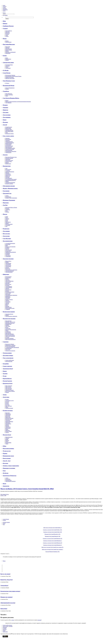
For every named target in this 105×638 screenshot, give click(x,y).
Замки (6, 95)
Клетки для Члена (9, 94)
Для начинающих (9, 272)
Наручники (7, 46)
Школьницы (7, 428)
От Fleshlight (8, 331)
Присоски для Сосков (9, 78)
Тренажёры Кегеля (9, 130)
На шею (7, 399)
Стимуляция (7, 68)
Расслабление (8, 196)
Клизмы (7, 88)
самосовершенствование (10, 481)
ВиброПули (7, 296)
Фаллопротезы (8, 348)
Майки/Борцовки (9, 437)
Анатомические (8, 287)
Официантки (8, 413)
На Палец (7, 285)
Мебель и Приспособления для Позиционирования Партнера (18, 101)
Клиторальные (8, 276)
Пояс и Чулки (8, 386)
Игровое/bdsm (8, 442)
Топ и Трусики (8, 389)
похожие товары (6, 522)
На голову (7, 404)
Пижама (7, 392)
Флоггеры (7, 31)
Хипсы (6, 441)
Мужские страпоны (9, 338)
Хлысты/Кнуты (8, 30)
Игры (6, 210)
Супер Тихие (8, 293)
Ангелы (7, 432)
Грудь (6, 132)
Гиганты (7, 248)
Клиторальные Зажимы (10, 75)
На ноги (7, 402)
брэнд (4, 523)
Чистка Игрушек (8, 361)
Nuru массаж (8, 222)
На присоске (8, 251)
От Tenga (7, 337)
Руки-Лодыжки (8, 48)
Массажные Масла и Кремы (11, 207)
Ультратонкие (8, 174)
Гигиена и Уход (8, 129)
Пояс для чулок (8, 406)
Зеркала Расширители (9, 87)
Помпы (6, 330)
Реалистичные (8, 289)
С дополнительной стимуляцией (12, 347)
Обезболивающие (9, 141)
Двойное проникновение (10, 252)
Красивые (7, 283)
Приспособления (8, 224)
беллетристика (8, 480)
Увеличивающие (8, 150)
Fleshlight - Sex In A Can (10, 322)
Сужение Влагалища (9, 149)
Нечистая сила (8, 419)
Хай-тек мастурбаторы (10, 336)
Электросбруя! (4, 585)
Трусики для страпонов (10, 350)
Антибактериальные (9, 142)
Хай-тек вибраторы (9, 281)
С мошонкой (8, 256)
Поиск (4, 12)
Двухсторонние (8, 249)
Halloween (7, 430)
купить (4, 520)
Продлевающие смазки (10, 148)
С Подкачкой (8, 264)
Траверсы (7, 47)
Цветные (7, 172)
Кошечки (7, 425)
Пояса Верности (8, 93)
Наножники (7, 53)
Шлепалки (7, 32)
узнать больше (6, 519)
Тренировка (7, 159)
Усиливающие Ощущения (10, 151)
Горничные (7, 422)
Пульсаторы (7, 301)
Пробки (7, 262)
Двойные (7, 300)
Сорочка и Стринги (9, 390)
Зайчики (7, 424)
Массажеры (7, 294)
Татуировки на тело (9, 400)
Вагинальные (8, 139)
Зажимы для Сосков (9, 77)
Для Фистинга (8, 152)
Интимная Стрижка (9, 133)
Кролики (7, 306)
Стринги (7, 438)
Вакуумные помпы (9, 131)
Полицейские (8, 423)
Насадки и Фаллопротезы (10, 329)
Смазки (6, 195)
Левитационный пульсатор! (7, 602)
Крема (6, 220)
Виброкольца (8, 332)
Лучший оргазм (8, 127)
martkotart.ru (6, 2)
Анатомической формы (10, 182)
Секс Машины (8, 102)
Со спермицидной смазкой (10, 179)
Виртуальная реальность (10, 339)
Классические (8, 169)
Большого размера (9, 183)
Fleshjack (7, 325)
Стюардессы (8, 427)
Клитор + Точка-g (9, 299)
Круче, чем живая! (5, 574)
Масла (6, 217)
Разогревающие (8, 147)
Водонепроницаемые (9, 291)
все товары (5, 15)
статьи (4, 7)
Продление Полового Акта (11, 157)
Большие (7, 290)
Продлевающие (8, 178)
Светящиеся (7, 173)
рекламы (39, 620)
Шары (6, 57)
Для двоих (7, 279)
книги (4, 10)
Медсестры (7, 416)
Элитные (7, 302)
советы (6, 477)
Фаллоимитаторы (9, 64)
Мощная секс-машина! (6, 597)
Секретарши (7, 415)
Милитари (7, 412)
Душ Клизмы (8, 266)
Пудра (6, 219)
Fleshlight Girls (8, 324)
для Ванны (7, 209)
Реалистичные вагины (10, 335)
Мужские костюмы (9, 418)
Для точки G (8, 255)
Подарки (7, 211)
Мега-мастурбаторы (9, 333)
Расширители (8, 59)
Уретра (6, 66)
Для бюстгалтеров (9, 408)
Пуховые (7, 34)
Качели (6, 100)
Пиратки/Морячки (9, 421)
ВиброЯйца (7, 297)
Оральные (7, 138)
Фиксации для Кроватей (10, 52)
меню (4, 5)
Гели (6, 226)
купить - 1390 (3, 495)
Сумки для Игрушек (9, 360)
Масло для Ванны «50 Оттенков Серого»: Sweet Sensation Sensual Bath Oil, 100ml (27, 488)
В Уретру (7, 83)
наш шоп (5, 8)
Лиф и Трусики (8, 387)
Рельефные (7, 253)
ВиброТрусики (8, 307)
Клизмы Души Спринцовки (11, 197)
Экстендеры (7, 328)
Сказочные (7, 420)
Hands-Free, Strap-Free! (6, 579)
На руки (7, 403)
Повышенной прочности (10, 180)
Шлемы (7, 40)
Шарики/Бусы (8, 261)
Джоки (6, 443)
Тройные (7, 288)
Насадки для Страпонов (10, 246)
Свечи (6, 216)
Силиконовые (8, 144)
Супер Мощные (8, 286)
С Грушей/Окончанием (10, 243)
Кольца (6, 327)
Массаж (7, 162)
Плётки (6, 36)
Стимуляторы (8, 263)
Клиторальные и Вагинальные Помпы (13, 76)
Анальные (7, 65)
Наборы (7, 51)
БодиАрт (7, 208)
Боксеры (7, 440)
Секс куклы (7, 326)
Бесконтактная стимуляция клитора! (10, 591)
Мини (6, 245)
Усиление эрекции (9, 158)
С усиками (7, 170)
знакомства (5, 9)
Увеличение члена (9, 160)
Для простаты (8, 265)
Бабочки (7, 303)
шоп (4, 524)
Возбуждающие (8, 143)
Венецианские (8, 42)
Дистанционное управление (11, 269)
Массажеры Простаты (9, 323)
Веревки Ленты (8, 49)
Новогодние (7, 417)
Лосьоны (7, 218)
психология (7, 479)
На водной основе (9, 145)
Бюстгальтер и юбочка (10, 391)
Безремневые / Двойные (10, 345)
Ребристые (7, 176)
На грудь (7, 401)
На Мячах (7, 247)
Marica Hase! (3, 608)
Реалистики (7, 244)
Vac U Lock (7, 349)
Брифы (6, 439)
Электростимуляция (9, 270)
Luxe (6, 168)
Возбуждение (8, 128)
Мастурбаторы (8, 320)
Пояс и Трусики (8, 385)
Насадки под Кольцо (9, 344)
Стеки (6, 35)
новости (4, 6)
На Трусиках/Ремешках (10, 346)
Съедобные (7, 225)
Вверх (4, 560)
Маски (6, 407)
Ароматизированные (9, 171)
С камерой (7, 309)
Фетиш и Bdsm (8, 431)
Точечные (7, 177)
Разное (6, 429)
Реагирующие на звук (9, 308)
